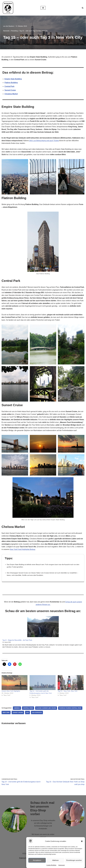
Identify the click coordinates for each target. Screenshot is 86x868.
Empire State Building (13, 79)
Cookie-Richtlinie (51, 865)
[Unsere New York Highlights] (14, 682)
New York (6, 712)
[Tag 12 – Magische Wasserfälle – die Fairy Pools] (43, 627)
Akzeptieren (37, 860)
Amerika (17, 708)
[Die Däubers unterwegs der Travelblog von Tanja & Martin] (8, 7)
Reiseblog (14, 31)
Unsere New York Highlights (11, 691)
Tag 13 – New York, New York (67, 691)
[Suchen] (82, 8)
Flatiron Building (11, 82)
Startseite (6, 31)
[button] (82, 841)
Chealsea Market (11, 94)
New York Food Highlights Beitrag (22, 549)
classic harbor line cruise (46, 708)
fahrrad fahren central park (70, 708)
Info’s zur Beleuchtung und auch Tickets (44, 140)
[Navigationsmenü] (43, 8)
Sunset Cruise (10, 90)
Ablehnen (55, 860)
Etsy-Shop (43, 820)
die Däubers (10, 26)
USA (27, 712)
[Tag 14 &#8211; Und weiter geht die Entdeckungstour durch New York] (42, 682)
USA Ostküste (37, 712)
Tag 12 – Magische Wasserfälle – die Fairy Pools (17, 640)
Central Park (9, 86)
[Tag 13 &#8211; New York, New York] (71, 682)
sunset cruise (18, 712)
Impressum (61, 865)
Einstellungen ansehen (74, 860)
